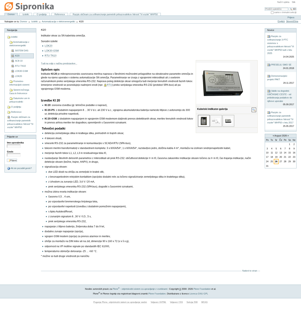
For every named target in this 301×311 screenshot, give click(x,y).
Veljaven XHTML (158, 302)
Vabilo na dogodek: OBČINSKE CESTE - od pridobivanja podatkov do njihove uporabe (280, 98)
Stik (293, 2)
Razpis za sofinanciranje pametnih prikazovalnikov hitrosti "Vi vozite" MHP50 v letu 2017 (280, 119)
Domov (11, 14)
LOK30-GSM (52, 50)
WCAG (204, 302)
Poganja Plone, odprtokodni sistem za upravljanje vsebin (120, 302)
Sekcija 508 (192, 302)
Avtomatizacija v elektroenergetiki (58, 21)
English (281, 21)
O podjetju (42, 14)
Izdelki (26, 14)
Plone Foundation (202, 289)
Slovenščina (292, 21)
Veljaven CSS (176, 302)
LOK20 (48, 45)
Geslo (10, 151)
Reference (59, 14)
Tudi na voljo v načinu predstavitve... (59, 63)
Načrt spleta (283, 2)
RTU (109, 84)
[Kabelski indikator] (228, 121)
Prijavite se (12, 136)
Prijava (290, 17)
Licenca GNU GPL (198, 293)
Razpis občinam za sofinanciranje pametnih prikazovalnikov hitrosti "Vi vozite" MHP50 (115, 14)
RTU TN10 (51, 55)
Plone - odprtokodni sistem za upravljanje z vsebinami (140, 289)
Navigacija (12, 30)
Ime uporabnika (15, 142)
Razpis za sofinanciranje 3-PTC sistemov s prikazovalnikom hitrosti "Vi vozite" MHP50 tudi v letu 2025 (280, 46)
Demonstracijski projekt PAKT (280, 79)
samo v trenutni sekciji (285, 12)
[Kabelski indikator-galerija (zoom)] (254, 110)
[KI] (216, 121)
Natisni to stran (249, 270)
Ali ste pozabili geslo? (21, 168)
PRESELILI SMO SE (282, 66)
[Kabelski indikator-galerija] (204, 121)
